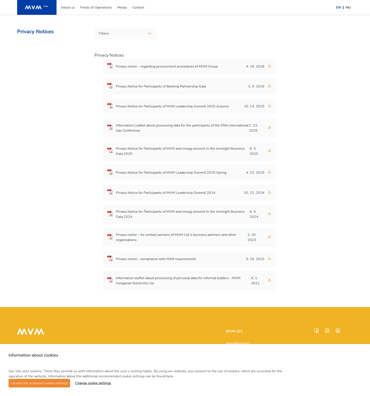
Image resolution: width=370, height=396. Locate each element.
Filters (104, 33)
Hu (348, 7)
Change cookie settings (93, 383)
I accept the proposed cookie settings (39, 383)
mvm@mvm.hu (237, 343)
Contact (138, 8)
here (169, 376)
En (338, 7)
